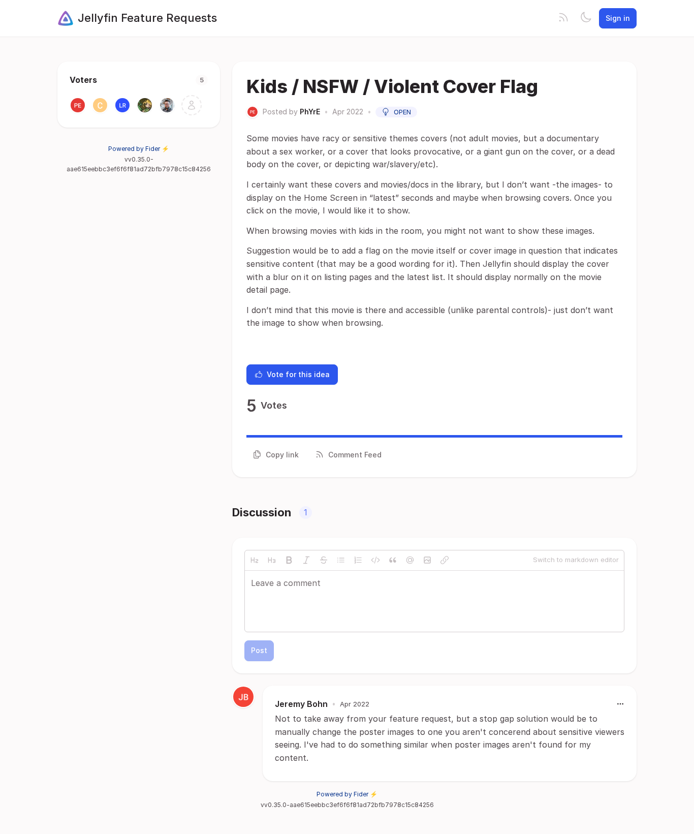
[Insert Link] (444, 560)
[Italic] (306, 560)
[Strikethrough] (323, 560)
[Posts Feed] (563, 18)
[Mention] (410, 560)
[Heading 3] (271, 560)
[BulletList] (341, 560)
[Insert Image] (427, 560)
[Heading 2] (254, 560)
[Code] (375, 560)
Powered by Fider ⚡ (138, 148)
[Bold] (289, 560)
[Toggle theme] (586, 18)
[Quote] (392, 560)
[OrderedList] (358, 560)
